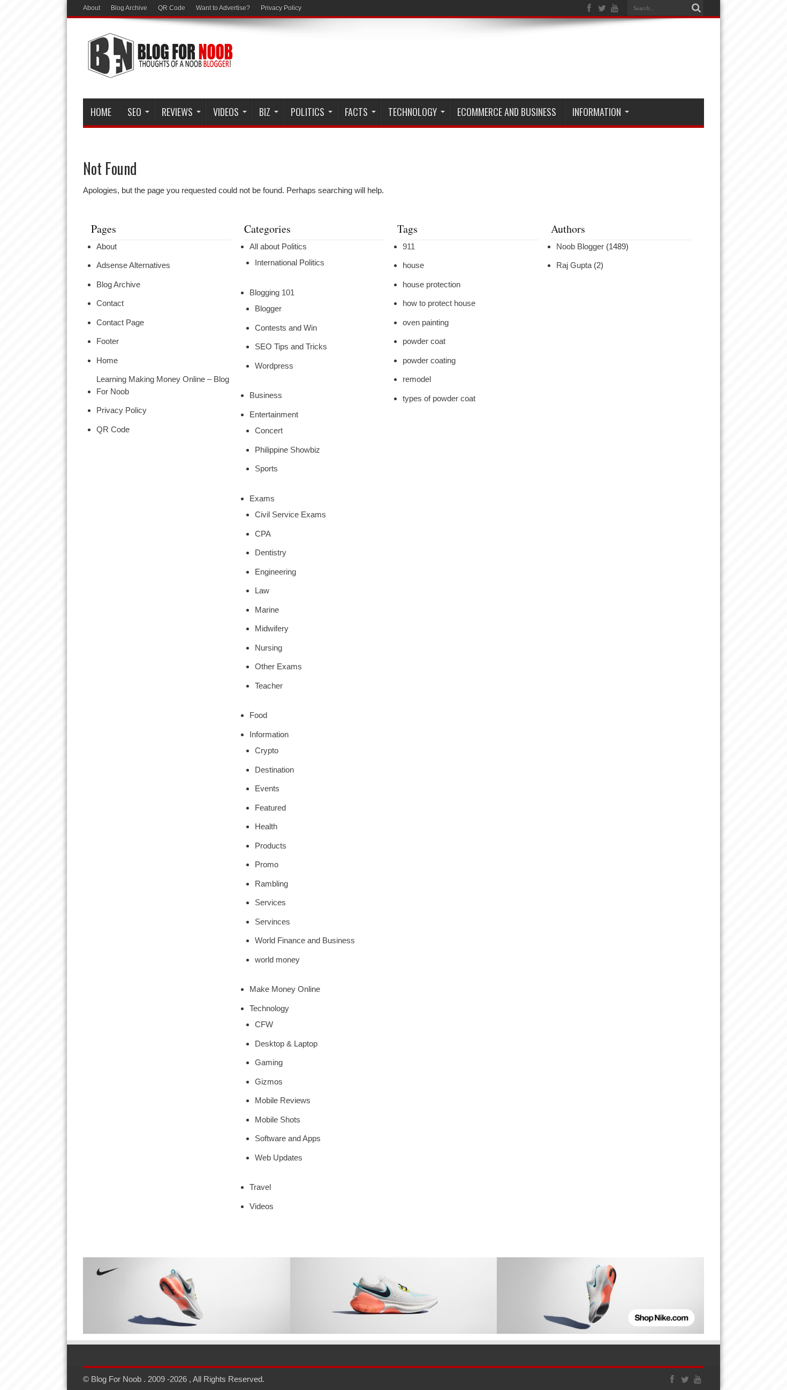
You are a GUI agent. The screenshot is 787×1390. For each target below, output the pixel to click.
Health (266, 826)
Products (270, 845)
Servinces (272, 921)
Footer (107, 341)
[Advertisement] (509, 60)
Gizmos (269, 1081)
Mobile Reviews (283, 1100)
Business (265, 395)
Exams (262, 498)
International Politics (289, 262)
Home (100, 112)
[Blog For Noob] (158, 72)
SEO (134, 112)
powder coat (424, 341)
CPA (263, 533)
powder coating (429, 360)
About (91, 8)
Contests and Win (286, 327)
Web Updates (278, 1157)
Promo (266, 864)
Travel (260, 1187)
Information (596, 112)
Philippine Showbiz (287, 449)
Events (267, 788)
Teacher (269, 685)
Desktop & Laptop (286, 1043)
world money (277, 959)
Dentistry (270, 552)
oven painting (426, 322)
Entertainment (273, 414)
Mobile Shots (277, 1119)
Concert (269, 430)
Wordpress (274, 365)
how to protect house (439, 303)
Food (258, 715)
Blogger (268, 308)
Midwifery (272, 628)
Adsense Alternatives (133, 265)
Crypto (266, 750)
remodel (417, 379)
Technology (412, 112)
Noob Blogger (580, 246)
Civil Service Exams (290, 514)
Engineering (275, 571)
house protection (431, 284)
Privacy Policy (281, 8)
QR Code (171, 8)
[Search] (696, 8)
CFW (264, 1024)
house (413, 265)
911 (409, 246)
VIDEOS (226, 112)
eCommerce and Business (506, 112)
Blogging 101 (271, 292)
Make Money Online (284, 989)
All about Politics (278, 246)
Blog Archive (129, 8)
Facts (356, 112)
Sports (266, 468)
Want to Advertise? (223, 8)
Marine (267, 609)
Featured (270, 807)
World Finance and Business (305, 940)
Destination (274, 769)
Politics (307, 112)
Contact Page (120, 322)
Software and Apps (288, 1138)
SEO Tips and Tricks (291, 346)
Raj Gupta (574, 265)
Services (270, 902)
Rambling (271, 883)
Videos (261, 1206)
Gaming (269, 1062)
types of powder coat (439, 398)
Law (262, 590)
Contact (110, 303)
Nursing (268, 647)
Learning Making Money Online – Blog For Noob (162, 385)
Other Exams (278, 666)
